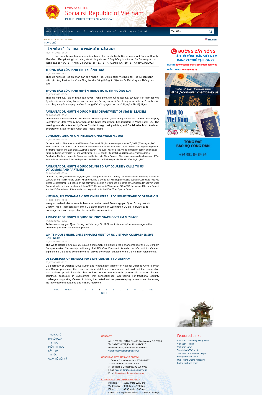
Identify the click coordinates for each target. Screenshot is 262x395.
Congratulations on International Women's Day (85, 135)
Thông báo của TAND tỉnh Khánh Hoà (75, 69)
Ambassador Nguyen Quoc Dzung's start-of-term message (92, 217)
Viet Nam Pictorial (185, 344)
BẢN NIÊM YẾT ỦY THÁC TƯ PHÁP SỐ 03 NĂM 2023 (80, 49)
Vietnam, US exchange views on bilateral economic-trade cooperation (102, 196)
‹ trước (68, 289)
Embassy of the (76, 8)
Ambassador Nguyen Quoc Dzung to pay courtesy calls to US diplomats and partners (95, 168)
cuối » (104, 293)
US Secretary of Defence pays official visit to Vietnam (88, 258)
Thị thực (81, 31)
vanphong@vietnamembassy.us (123, 351)
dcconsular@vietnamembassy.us (131, 370)
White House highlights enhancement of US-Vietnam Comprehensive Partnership (99, 236)
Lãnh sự (111, 31)
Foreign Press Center (187, 356)
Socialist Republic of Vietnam (104, 13)
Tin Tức (123, 31)
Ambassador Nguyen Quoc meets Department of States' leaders (96, 111)
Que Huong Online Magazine (191, 360)
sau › (152, 289)
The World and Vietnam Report (192, 353)
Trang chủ (51, 31)
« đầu (56, 289)
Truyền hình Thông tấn (188, 350)
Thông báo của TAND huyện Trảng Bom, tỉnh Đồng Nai (88, 90)
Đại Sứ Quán (67, 31)
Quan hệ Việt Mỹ (138, 31)
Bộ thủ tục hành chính (187, 363)
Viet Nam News (184, 347)
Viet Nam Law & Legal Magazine (193, 340)
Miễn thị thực (96, 31)
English (212, 39)
